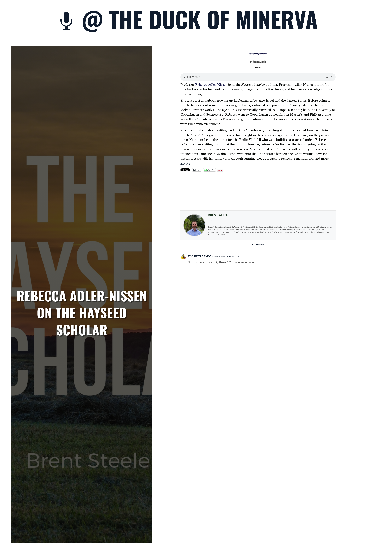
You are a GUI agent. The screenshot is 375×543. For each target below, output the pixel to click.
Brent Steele (259, 61)
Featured (252, 53)
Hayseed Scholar (261, 53)
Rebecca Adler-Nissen (211, 84)
